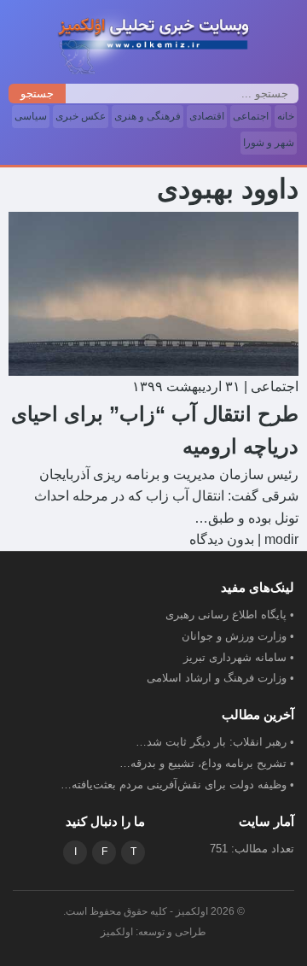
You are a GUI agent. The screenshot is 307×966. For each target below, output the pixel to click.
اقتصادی (206, 116)
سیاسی (30, 116)
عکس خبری (80, 116)
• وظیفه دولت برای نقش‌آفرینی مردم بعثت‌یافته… (177, 784)
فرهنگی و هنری (147, 116)
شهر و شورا (268, 143)
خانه (285, 116)
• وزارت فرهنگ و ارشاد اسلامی (220, 677)
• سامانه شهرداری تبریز (238, 657)
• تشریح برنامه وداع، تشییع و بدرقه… (206, 763)
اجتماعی (251, 116)
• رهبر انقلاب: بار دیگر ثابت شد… (215, 741)
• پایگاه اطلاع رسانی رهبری (229, 614)
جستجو (37, 93)
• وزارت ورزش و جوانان (238, 635)
